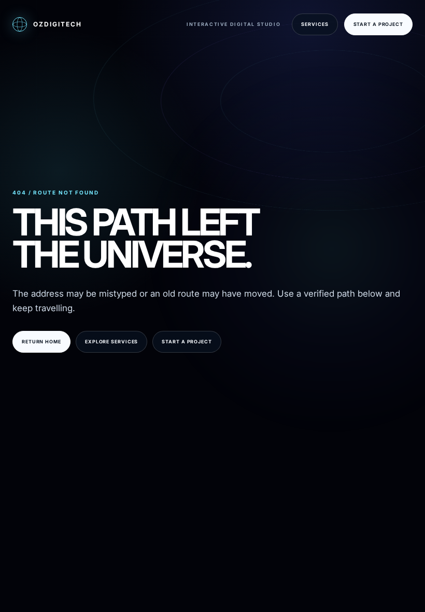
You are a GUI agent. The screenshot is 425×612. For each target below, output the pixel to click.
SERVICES (314, 24)
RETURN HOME (41, 341)
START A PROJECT (378, 24)
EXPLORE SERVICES (111, 341)
